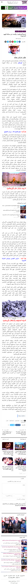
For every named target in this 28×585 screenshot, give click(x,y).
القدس (7, 420)
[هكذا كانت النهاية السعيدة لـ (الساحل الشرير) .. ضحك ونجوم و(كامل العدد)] (23, 207)
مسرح (5, 575)
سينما (9, 575)
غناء (13, 575)
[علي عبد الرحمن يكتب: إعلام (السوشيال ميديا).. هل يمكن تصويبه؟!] (24, 548)
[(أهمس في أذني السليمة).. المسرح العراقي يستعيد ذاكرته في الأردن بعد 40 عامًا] (23, 212)
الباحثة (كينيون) (17, 420)
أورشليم (22, 420)
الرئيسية (21, 575)
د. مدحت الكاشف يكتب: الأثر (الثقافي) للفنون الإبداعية (7, 433)
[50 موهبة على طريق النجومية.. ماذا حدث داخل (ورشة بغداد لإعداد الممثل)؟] (23, 216)
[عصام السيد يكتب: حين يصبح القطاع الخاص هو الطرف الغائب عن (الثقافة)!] (24, 555)
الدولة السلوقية (12, 420)
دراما (17, 575)
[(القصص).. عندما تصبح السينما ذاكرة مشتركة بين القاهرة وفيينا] (24, 542)
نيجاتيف (16, 31)
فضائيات (20, 31)
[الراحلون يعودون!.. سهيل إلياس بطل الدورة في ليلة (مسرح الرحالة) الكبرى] (24, 562)
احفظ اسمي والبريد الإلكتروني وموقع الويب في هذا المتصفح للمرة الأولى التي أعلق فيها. (14, 504)
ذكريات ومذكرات (10, 464)
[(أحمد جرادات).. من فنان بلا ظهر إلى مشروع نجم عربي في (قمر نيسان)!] (24, 568)
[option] (14, 524)
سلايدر (24, 31)
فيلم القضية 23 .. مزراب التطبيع (12, 131)
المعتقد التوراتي (23, 422)
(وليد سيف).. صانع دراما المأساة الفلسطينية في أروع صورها (21, 433)
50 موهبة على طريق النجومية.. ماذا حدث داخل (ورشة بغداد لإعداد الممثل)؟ (14, 530)
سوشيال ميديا (10, 577)
